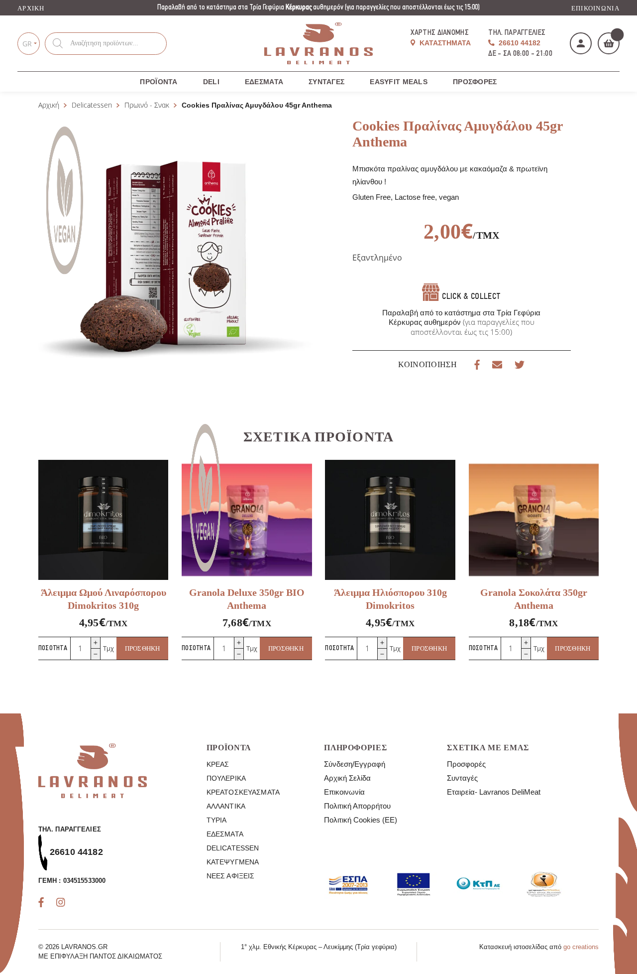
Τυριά (217, 820)
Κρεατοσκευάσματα (243, 792)
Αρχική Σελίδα (347, 778)
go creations (581, 947)
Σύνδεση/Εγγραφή (354, 764)
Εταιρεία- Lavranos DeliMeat (493, 792)
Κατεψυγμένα (233, 862)
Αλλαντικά (226, 806)
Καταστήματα (444, 43)
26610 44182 (518, 43)
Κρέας (218, 764)
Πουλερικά (226, 778)
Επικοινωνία (595, 8)
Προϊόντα (158, 82)
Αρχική (31, 8)
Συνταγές (326, 82)
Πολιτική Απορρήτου (357, 806)
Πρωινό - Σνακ (146, 105)
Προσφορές (475, 82)
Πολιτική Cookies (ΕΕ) (360, 820)
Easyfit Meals (398, 82)
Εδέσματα (264, 82)
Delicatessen (92, 105)
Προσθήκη (142, 648)
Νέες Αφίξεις (231, 876)
